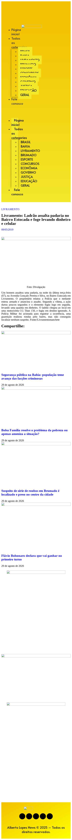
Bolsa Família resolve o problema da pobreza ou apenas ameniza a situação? (34, 432)
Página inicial (16, 31)
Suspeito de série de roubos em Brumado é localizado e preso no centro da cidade (30, 492)
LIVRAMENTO (10, 209)
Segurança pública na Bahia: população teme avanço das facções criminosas (32, 376)
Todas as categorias (19, 42)
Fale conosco (17, 101)
